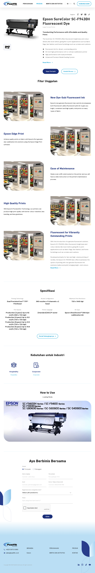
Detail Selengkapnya (46, 336)
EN (70, 4)
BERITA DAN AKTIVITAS (54, 4)
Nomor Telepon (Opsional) (56, 482)
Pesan (24, 498)
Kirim (47, 516)
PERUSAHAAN (28, 4)
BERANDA (30, 548)
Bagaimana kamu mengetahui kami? (31, 490)
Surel (23, 482)
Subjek (24, 466)
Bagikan (72, 14)
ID (67, 4)
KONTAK (75, 553)
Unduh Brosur (68, 71)
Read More (47, 62)
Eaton (29, 553)
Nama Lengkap (26, 474)
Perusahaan (52, 474)
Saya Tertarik (51, 71)
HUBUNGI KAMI (84, 4)
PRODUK (39, 4)
